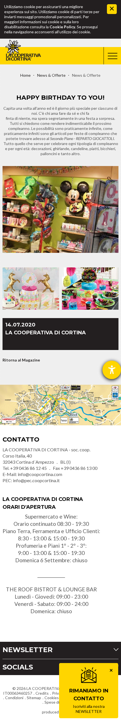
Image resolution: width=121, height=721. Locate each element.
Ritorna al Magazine (21, 360)
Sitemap (34, 697)
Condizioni (14, 697)
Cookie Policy (62, 26)
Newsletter (28, 650)
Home (25, 75)
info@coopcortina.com (40, 474)
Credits (42, 693)
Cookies (51, 697)
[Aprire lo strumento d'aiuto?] (111, 370)
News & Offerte (51, 75)
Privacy (58, 693)
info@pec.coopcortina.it (36, 480)
